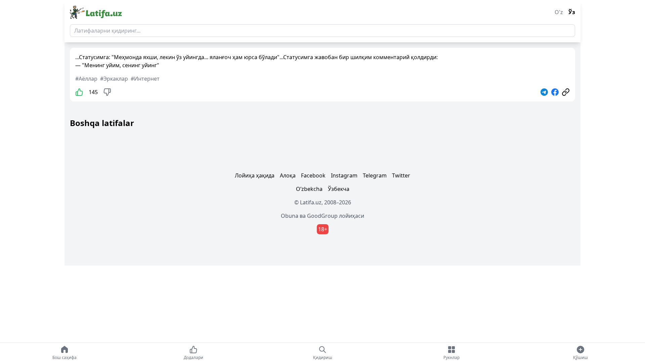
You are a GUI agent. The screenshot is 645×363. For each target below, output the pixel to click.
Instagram (344, 175)
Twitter (401, 175)
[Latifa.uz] (96, 12)
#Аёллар (86, 78)
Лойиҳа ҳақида (254, 175)
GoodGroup (322, 215)
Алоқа (288, 175)
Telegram (375, 175)
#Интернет (145, 78)
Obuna (289, 215)
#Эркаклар (114, 78)
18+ (322, 229)
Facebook (313, 175)
